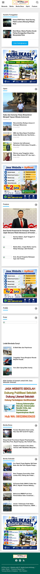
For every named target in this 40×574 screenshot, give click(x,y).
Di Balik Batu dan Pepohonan (22, 347)
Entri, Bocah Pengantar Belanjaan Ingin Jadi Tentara (24, 258)
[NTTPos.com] (20, 2)
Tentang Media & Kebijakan (10, 571)
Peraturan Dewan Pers (18, 569)
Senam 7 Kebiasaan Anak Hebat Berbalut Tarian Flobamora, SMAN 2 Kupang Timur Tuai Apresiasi (24, 505)
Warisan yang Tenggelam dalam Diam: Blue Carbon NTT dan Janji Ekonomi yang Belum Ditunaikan (23, 154)
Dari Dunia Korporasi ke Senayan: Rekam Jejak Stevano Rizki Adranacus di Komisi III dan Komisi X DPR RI (20, 232)
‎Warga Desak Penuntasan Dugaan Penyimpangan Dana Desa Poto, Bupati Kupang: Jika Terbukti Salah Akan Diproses (19, 441)
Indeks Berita (5, 569)
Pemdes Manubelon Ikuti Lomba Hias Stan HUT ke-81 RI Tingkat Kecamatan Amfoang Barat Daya (23, 431)
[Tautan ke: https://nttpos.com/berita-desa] (36, 425)
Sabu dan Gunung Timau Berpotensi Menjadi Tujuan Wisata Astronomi (17, 116)
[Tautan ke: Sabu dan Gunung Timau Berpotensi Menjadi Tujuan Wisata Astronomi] (20, 102)
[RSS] (23, 560)
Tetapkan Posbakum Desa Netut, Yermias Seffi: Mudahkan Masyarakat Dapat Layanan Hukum (25, 447)
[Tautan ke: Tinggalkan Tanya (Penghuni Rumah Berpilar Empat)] (7, 361)
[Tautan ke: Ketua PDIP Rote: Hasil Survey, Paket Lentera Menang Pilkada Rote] (7, 23)
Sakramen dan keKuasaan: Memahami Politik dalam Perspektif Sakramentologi (24, 144)
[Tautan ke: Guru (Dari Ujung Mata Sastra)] (7, 371)
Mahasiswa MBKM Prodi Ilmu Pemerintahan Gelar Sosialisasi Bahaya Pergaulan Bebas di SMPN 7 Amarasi (24, 494)
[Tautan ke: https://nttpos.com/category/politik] (36, 308)
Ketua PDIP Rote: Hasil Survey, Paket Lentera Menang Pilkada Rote (24, 22)
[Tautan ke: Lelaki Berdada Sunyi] (20, 331)
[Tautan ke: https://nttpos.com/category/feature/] (36, 205)
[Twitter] (20, 560)
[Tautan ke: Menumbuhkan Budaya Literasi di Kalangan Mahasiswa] (7, 126)
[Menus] (3, 2)
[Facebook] (16, 560)
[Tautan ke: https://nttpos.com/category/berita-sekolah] (36, 459)
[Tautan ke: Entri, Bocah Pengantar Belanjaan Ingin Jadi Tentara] (7, 260)
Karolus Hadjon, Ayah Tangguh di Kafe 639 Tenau (24, 237)
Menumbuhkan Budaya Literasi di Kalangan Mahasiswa (24, 124)
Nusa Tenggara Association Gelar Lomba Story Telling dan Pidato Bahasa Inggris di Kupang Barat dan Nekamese (24, 474)
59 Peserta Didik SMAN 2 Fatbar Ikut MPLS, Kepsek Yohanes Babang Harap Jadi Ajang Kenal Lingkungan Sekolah (24, 484)
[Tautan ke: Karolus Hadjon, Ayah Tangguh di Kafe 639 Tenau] (7, 240)
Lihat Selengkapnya (20, 43)
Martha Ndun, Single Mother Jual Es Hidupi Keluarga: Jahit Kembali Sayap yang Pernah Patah (24, 248)
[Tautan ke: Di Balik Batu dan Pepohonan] (7, 351)
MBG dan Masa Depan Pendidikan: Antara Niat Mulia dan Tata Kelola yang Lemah (24, 134)
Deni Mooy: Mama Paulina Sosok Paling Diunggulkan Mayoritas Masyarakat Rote (24, 33)
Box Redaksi (23, 571)
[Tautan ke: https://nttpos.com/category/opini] (36, 89)
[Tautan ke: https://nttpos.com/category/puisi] (36, 318)
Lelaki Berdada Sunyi (11, 343)
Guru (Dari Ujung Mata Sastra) (22, 367)
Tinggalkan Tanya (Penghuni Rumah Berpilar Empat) (24, 358)
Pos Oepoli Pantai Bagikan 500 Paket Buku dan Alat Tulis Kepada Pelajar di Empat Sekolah (25, 464)
